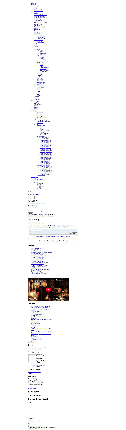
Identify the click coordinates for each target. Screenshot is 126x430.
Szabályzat (67, 236)
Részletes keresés (33, 231)
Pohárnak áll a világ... (36, 270)
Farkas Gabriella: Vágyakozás (38, 250)
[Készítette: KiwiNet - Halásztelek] (36, 426)
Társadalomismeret (32, 227)
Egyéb (66, 227)
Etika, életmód (45, 227)
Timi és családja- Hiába (36, 260)
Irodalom (30, 225)
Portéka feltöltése (40, 236)
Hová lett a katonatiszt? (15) (37, 253)
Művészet (52, 227)
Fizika (51, 225)
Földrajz (65, 225)
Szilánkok (33, 327)
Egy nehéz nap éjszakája (36, 272)
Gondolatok (33, 318)
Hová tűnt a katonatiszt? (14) (37, 261)
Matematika (47, 225)
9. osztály (50, 216)
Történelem (40, 225)
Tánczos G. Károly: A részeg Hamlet (39, 265)
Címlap (29, 214)
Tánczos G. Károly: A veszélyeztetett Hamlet (41, 252)
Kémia (55, 225)
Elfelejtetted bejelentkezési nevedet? (36, 203)
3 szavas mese (34, 315)
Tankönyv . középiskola (43, 214)
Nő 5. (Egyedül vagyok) (36, 339)
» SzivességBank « (33, 194)
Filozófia (40, 227)
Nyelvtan (35, 225)
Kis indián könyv (35, 322)
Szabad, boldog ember (36, 324)
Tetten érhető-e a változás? (37, 248)
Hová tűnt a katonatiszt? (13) (37, 268)
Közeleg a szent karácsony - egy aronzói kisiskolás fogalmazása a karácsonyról (40, 307)
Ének (56, 227)
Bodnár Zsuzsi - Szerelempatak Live (39, 262)
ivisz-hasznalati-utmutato (36, 312)
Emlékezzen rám (33, 200)
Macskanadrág (34, 249)
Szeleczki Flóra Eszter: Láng (37, 264)
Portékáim (62, 236)
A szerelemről (34, 326)
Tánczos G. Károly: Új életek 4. (38, 254)
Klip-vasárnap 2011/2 (36, 338)
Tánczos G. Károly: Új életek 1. (38, 266)
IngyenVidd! (35, 214)
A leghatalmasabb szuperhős (34, 372)
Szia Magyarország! (35, 311)
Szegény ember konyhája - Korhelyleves (40, 269)
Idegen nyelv (61, 227)
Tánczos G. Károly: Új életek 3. (38, 257)
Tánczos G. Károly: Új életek (38, 258)
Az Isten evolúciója (35, 323)
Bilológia (60, 225)
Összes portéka (31, 216)
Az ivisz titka (34, 336)
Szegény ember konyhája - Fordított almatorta (41, 256)
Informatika (70, 225)
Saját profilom (55, 236)
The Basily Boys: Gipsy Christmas (39, 273)
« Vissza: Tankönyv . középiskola (36, 223)
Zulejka (30, 373)
